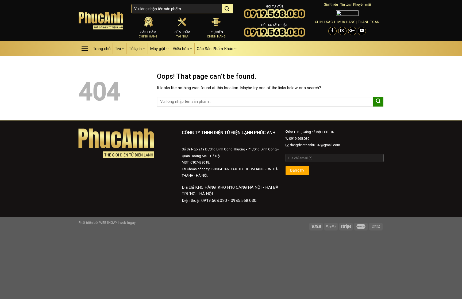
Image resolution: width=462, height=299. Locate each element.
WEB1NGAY (108, 223)
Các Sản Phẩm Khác (215, 48)
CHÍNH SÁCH (325, 22)
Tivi (118, 48)
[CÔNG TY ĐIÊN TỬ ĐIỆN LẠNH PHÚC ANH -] (101, 20)
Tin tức (345, 4)
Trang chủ (101, 48)
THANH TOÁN (368, 22)
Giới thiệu (331, 4)
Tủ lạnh (135, 48)
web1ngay (128, 223)
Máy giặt (157, 48)
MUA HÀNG (346, 22)
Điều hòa (181, 48)
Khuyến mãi (362, 4)
